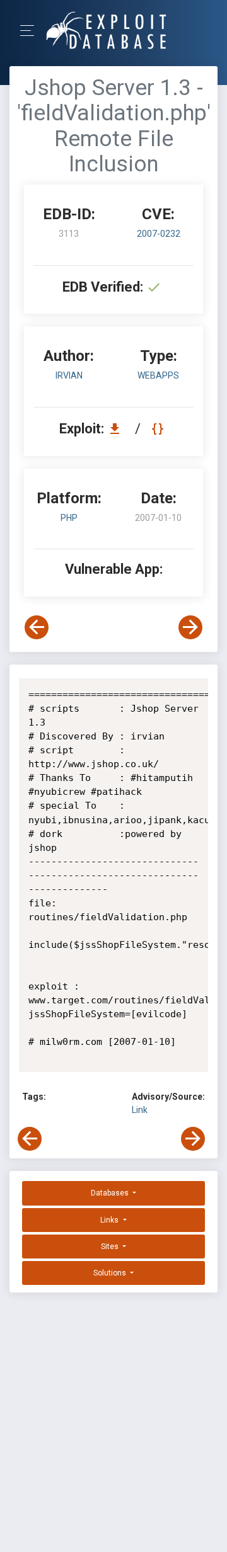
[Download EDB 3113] (118, 429)
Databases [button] (111, 1193)
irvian (69, 375)
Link (140, 1110)
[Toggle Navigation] (31, 30)
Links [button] (110, 1220)
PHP (69, 518)
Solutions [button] (110, 1273)
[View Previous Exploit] (37, 627)
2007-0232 (158, 234)
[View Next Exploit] (190, 627)
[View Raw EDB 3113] (159, 429)
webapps (158, 375)
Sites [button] (110, 1246)
